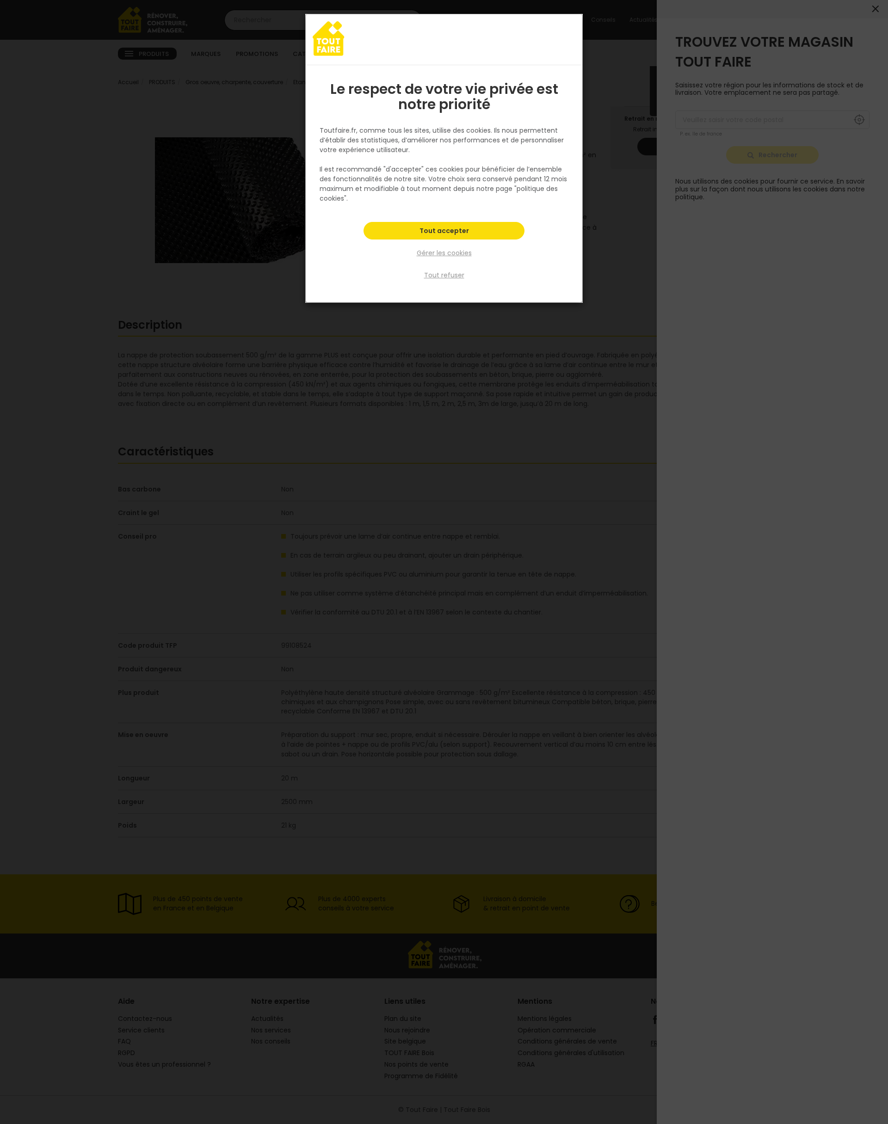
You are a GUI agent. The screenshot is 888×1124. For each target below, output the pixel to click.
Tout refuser (444, 275)
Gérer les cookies (444, 253)
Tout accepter (444, 230)
